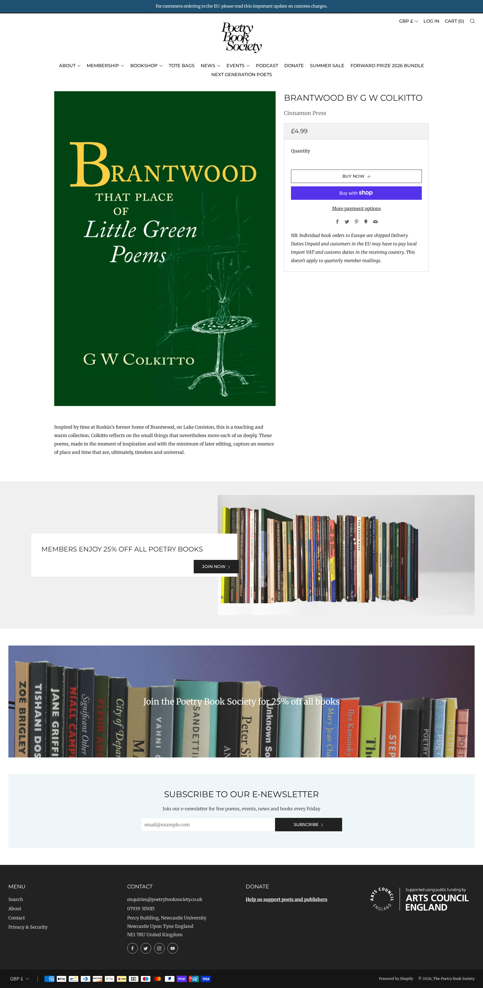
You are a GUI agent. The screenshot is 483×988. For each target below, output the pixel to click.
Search (15, 899)
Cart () (454, 21)
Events (235, 65)
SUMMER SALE (327, 65)
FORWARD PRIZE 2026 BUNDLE (387, 65)
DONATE (294, 65)
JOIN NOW (214, 566)
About (67, 65)
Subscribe (306, 824)
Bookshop (144, 65)
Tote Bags (182, 65)
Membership (103, 65)
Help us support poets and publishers (286, 899)
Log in (431, 21)
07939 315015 (141, 908)
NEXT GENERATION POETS (241, 74)
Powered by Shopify (396, 978)
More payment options (356, 208)
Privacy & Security (28, 927)
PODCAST (267, 65)
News (208, 65)
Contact (16, 918)
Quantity (300, 150)
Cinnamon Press (305, 113)
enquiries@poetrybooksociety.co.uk (164, 899)
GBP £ (406, 21)
